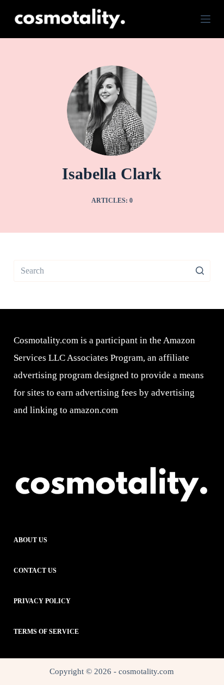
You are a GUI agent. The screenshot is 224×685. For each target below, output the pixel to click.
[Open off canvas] (205, 19)
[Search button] (199, 271)
